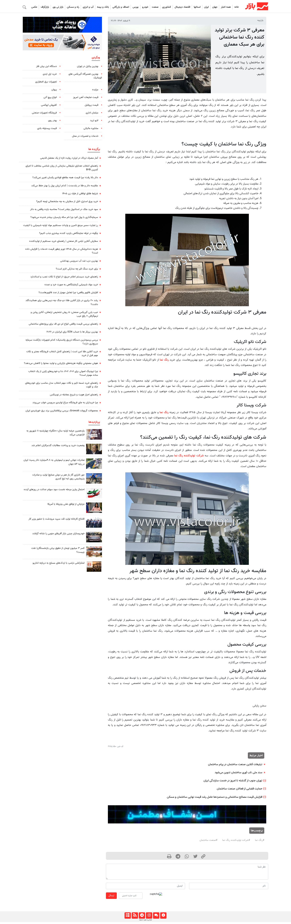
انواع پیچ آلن (50, 97)
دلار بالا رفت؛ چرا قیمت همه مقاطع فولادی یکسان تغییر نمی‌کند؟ (65, 178)
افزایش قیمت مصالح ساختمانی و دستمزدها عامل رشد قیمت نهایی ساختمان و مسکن (214, 797)
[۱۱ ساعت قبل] (94, 493)
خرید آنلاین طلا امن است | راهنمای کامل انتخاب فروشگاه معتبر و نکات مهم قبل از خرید (62, 353)
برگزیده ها (94, 149)
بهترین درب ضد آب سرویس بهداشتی (79, 261)
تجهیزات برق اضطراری (46, 82)
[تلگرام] (141, 915)
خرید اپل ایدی (50, 74)
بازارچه (260, 20)
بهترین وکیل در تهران (87, 66)
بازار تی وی (58, 7)
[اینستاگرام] (148, 915)
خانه (236, 7)
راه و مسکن (73, 7)
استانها (197, 7)
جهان (214, 7)
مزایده (95, 90)
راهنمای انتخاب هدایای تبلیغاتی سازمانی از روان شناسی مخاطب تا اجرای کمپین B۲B (62, 168)
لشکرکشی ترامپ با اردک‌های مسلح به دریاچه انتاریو (59, 563)
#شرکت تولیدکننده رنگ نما (236, 840)
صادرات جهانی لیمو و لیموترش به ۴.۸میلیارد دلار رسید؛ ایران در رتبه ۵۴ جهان (54, 462)
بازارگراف (45, 7)
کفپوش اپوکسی (49, 105)
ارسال (111, 896)
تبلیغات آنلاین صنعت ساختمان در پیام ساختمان (235, 764)
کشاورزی (166, 7)
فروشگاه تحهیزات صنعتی (44, 113)
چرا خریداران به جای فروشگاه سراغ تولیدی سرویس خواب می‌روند (65, 403)
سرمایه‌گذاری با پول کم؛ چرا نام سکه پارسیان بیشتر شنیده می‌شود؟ (64, 217)
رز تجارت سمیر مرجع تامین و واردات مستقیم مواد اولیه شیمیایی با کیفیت (60, 225)
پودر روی (52, 120)
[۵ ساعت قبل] (94, 566)
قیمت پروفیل (91, 105)
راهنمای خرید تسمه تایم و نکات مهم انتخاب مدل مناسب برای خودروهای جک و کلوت (61, 385)
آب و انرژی (88, 7)
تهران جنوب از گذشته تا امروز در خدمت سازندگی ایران (233, 780)
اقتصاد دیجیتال (182, 7)
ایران (206, 7)
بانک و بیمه (103, 7)
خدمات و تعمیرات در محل (85, 136)
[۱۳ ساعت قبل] (94, 463)
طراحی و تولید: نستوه (145, 920)
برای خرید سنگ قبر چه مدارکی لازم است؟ (77, 269)
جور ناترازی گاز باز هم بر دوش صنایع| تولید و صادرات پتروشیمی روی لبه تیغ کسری (58, 477)
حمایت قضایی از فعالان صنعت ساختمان (239, 788)
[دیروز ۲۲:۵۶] (94, 434)
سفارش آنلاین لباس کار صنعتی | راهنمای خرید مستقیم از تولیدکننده (63, 241)
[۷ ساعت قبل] (94, 522)
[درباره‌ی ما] (163, 915)
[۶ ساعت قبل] (94, 537)
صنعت (155, 7)
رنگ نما (164, 360)
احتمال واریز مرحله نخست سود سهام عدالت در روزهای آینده (54, 490)
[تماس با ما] (156, 915)
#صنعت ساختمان (208, 840)
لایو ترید (94, 120)
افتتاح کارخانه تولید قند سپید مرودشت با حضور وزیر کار (57, 519)
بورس (136, 7)
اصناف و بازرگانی (120, 7)
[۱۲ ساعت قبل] (94, 449)
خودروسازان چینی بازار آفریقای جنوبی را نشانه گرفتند (58, 534)
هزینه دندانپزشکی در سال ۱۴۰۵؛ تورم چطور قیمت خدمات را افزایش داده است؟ (61, 251)
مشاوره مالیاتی (91, 128)
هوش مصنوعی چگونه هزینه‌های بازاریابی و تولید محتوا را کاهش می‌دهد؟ (61, 363)
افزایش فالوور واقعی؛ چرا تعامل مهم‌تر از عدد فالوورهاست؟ (68, 293)
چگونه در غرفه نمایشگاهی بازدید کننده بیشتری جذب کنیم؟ (68, 233)
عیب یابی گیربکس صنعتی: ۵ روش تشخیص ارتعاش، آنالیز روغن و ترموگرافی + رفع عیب (64, 314)
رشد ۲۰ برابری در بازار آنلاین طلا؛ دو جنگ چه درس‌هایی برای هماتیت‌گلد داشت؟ (62, 302)
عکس (34, 7)
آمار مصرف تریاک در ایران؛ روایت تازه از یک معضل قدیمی (69, 158)
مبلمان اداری (92, 113)
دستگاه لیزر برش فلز (46, 66)
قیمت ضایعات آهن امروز (85, 97)
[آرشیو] (127, 915)
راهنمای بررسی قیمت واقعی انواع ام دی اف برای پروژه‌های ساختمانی (63, 324)
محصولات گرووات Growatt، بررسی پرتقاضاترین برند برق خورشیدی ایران (62, 411)
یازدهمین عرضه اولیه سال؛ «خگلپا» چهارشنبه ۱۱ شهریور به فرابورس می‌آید (56, 433)
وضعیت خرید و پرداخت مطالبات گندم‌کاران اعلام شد (58, 445)
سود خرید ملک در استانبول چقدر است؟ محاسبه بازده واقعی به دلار (64, 209)
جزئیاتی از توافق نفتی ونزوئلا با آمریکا (66, 504)
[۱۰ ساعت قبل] (94, 478)
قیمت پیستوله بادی (47, 128)
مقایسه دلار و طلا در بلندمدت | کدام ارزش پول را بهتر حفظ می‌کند (64, 186)
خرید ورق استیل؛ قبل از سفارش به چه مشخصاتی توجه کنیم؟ (67, 201)
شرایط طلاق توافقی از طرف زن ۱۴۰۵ (80, 194)
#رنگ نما (259, 840)
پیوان (54, 90)
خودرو (145, 7)
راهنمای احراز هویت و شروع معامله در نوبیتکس (74, 395)
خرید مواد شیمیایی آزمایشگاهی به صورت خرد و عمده (71, 285)
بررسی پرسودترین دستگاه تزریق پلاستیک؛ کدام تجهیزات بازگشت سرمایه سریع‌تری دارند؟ (62, 342)
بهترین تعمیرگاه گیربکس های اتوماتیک (85, 76)
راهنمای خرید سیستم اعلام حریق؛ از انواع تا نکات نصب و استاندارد (64, 277)
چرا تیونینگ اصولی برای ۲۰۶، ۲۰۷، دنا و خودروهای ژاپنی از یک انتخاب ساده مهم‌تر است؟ (63, 373)
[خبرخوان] (134, 915)
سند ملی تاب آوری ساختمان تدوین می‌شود (238, 772)
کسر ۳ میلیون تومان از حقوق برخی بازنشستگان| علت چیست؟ (58, 550)
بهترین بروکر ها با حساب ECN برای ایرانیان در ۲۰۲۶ (72, 332)
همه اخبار (226, 7)
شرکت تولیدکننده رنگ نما (189, 455)
